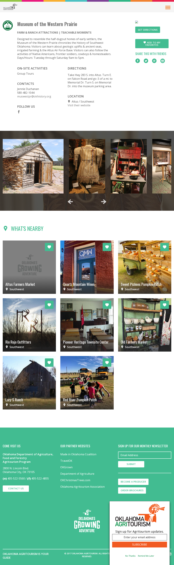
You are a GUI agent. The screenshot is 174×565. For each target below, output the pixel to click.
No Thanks (130, 555)
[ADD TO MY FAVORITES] (49, 247)
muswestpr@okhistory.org (34, 96)
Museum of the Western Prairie (47, 23)
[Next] (103, 201)
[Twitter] (146, 60)
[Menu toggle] (167, 7)
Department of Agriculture (77, 474)
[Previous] (70, 201)
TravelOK (66, 461)
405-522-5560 (16, 478)
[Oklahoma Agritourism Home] (10, 7)
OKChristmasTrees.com (75, 480)
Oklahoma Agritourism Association (82, 487)
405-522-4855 (40, 478)
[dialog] (139, 533)
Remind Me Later (146, 555)
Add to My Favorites (152, 44)
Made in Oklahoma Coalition (78, 454)
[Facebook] (19, 111)
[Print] (162, 60)
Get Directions (148, 29)
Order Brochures (132, 490)
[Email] (154, 60)
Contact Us (16, 488)
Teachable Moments (76, 32)
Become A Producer (133, 481)
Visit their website (79, 105)
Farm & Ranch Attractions (37, 32)
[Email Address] (144, 455)
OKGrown (66, 467)
